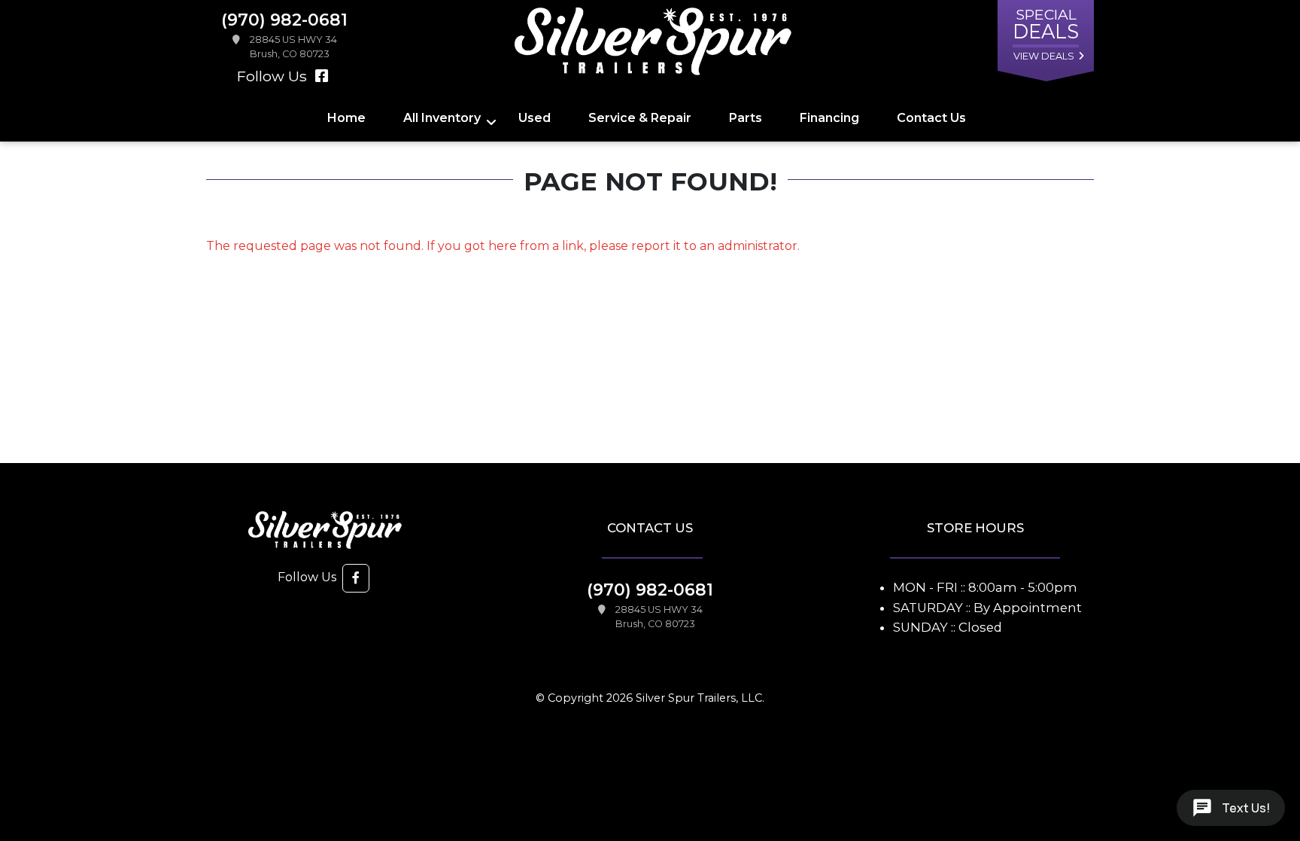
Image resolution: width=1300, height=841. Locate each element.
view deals (1043, 56)
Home (346, 118)
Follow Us (274, 76)
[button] (355, 578)
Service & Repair (639, 118)
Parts (745, 118)
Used (534, 118)
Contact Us (931, 118)
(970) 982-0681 (650, 589)
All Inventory (442, 118)
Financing (829, 118)
